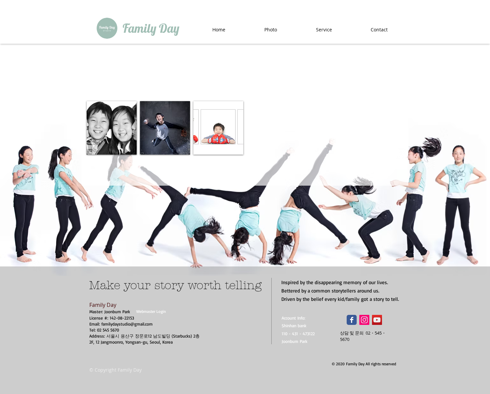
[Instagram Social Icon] (364, 320)
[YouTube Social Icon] (377, 320)
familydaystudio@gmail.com (127, 324)
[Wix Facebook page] (352, 320)
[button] (112, 128)
